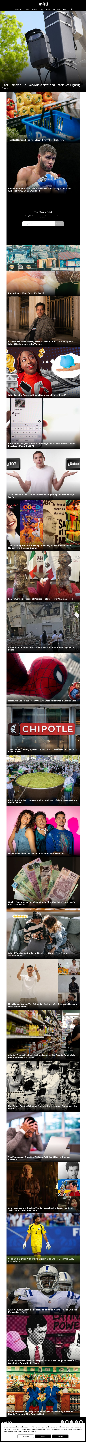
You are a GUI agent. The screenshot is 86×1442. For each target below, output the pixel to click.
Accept (60, 1436)
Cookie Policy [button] (68, 1429)
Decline (43, 1436)
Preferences (25, 1436)
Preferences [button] (32, 1431)
